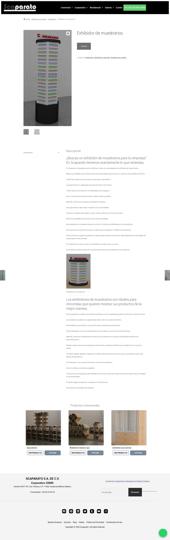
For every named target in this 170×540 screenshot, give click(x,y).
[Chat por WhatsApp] (163, 533)
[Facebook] (64, 511)
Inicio (28, 19)
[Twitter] (85, 511)
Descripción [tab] (28, 152)
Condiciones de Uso (114, 522)
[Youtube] (99, 511)
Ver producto (35, 453)
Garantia (67, 522)
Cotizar (84, 46)
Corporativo (80, 7)
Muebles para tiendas (39, 19)
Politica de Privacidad (95, 522)
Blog (75, 522)
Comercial (65, 7)
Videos (81, 522)
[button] (67, 8)
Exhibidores (52, 19)
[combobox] (114, 492)
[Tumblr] (92, 511)
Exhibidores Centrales (102, 58)
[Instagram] (106, 511)
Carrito (119, 7)
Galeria (108, 7)
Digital (139, 481)
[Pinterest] (71, 511)
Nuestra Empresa (55, 522)
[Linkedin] (78, 511)
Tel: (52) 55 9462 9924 (134, 7)
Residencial (95, 7)
